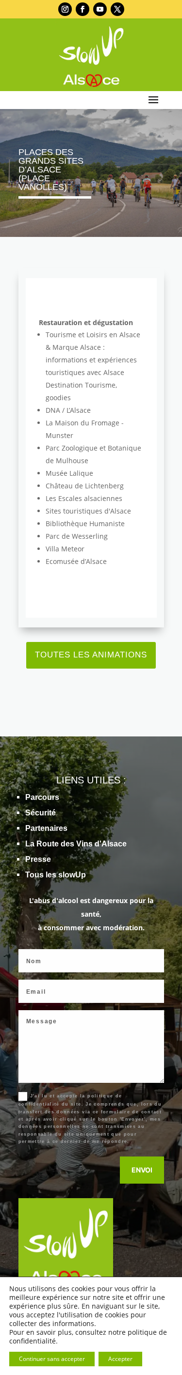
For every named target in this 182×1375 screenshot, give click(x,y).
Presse (38, 859)
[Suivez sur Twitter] (117, 9)
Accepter (120, 1359)
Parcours (42, 797)
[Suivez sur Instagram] (65, 9)
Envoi (142, 1170)
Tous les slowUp (55, 875)
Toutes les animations (91, 654)
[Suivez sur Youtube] (100, 9)
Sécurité (40, 813)
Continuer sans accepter (52, 1359)
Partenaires (46, 828)
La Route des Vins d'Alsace (76, 844)
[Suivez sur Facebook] (82, 9)
